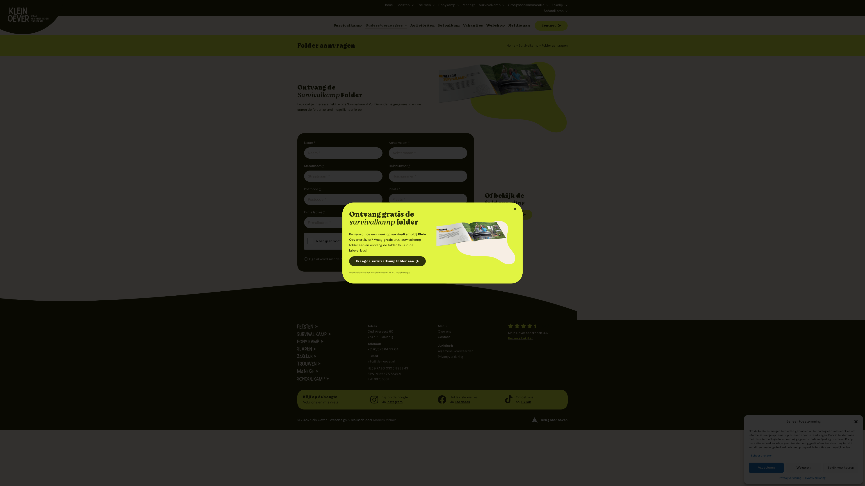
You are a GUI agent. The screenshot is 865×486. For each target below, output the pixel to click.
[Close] (515, 209)
